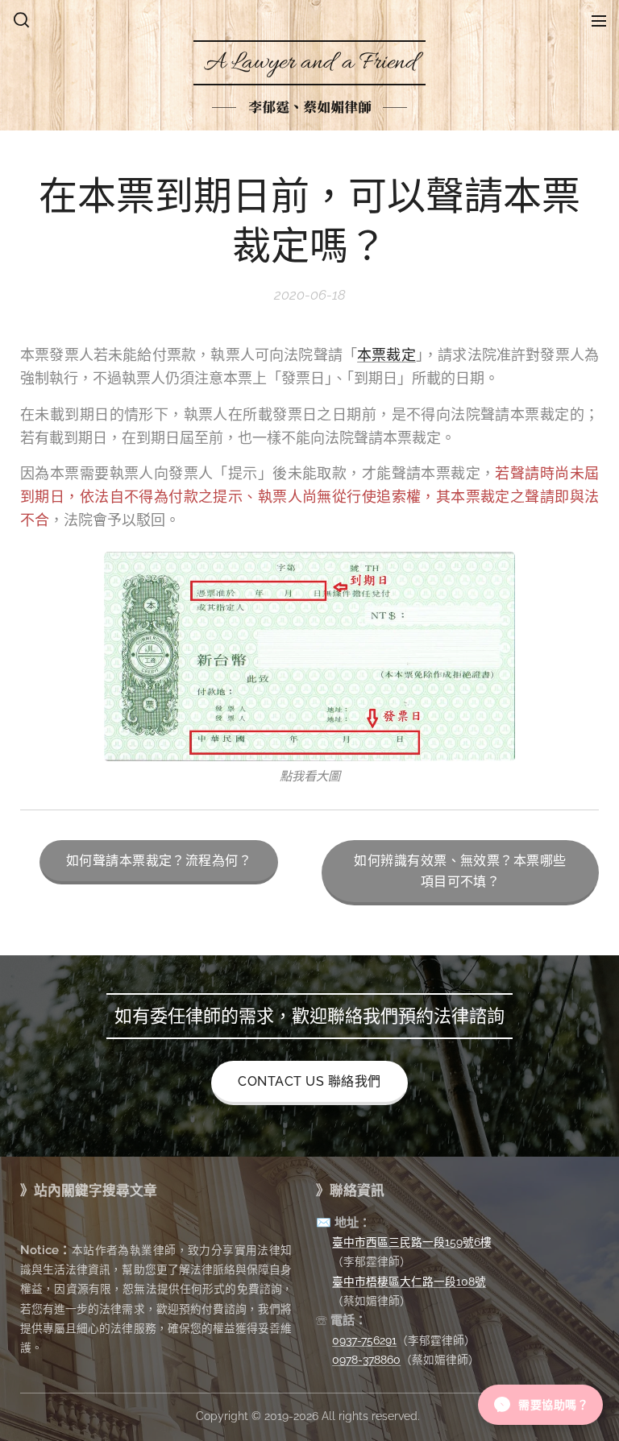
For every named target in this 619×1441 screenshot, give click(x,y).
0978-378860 (366, 1359)
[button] (21, 20)
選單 (599, 20)
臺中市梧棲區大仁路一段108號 (409, 1281)
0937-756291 (364, 1340)
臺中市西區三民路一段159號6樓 (412, 1242)
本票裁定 (386, 354)
